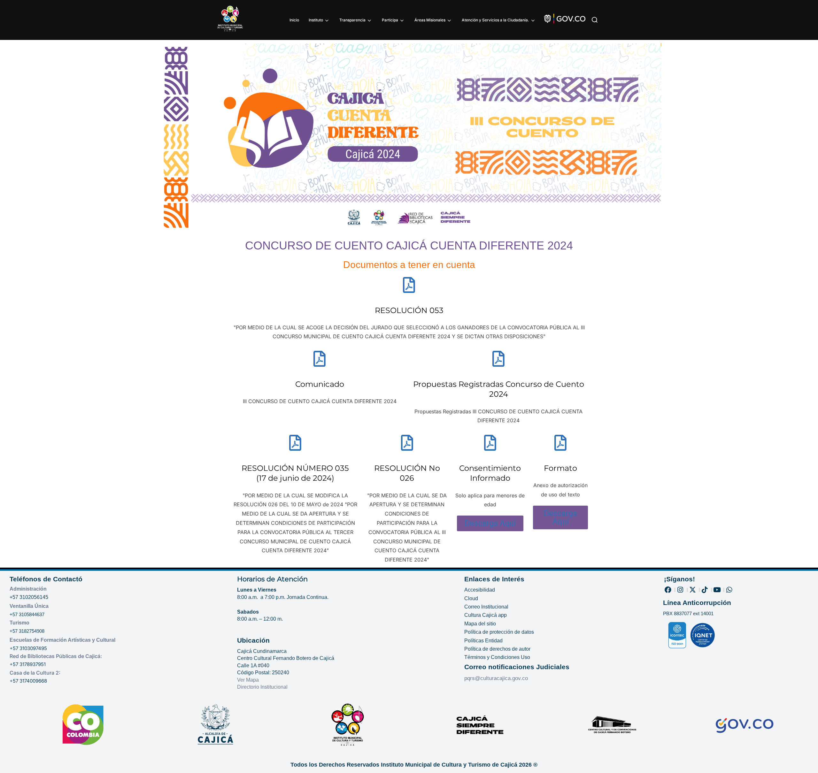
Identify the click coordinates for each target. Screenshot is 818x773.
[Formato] (560, 443)
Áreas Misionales (429, 20)
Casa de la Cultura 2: (35, 673)
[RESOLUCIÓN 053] (409, 285)
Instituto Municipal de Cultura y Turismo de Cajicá (449, 765)
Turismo (19, 622)
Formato (560, 468)
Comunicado (319, 384)
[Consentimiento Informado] (490, 443)
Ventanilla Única (29, 606)
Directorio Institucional (263, 687)
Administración (28, 589)
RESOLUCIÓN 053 (409, 310)
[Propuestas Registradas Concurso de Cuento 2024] (498, 359)
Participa (390, 20)
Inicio (294, 20)
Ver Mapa (248, 680)
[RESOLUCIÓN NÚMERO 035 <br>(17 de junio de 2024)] (295, 443)
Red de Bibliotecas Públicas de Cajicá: (56, 656)
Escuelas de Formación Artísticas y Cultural (62, 640)
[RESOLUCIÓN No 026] (407, 443)
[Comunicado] (320, 359)
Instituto (316, 20)
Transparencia (352, 20)
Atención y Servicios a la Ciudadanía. (495, 20)
